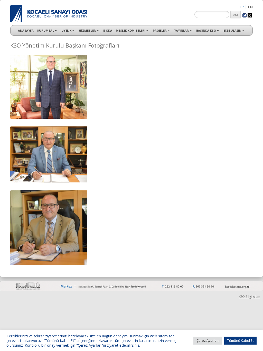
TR (241, 6)
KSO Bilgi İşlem (249, 296)
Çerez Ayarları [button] (207, 340)
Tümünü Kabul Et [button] (240, 340)
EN (250, 6)
